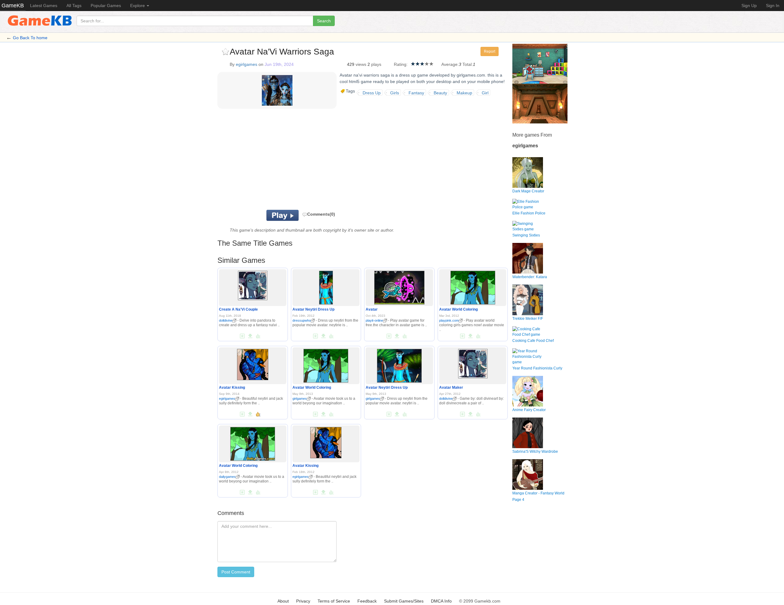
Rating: (401, 64)
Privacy (303, 601)
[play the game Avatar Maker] (473, 362)
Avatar (372, 309)
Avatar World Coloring (458, 309)
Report (489, 51)
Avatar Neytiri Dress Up (313, 309)
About (283, 601)
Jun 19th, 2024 (279, 64)
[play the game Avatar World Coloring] (472, 286)
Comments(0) (321, 214)
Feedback (367, 601)
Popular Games (106, 5)
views (361, 64)
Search (324, 20)
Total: (467, 64)
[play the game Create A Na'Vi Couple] (252, 284)
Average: (450, 64)
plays (376, 64)
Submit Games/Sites (404, 601)
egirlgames (246, 64)
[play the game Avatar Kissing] (252, 363)
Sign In (772, 5)
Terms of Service (334, 601)
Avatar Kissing (232, 387)
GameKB (13, 5)
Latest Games (43, 5)
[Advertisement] (293, 161)
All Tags (73, 5)
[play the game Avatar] (399, 286)
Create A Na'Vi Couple (238, 309)
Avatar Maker (451, 387)
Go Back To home (30, 37)
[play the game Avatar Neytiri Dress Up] (326, 286)
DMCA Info (441, 601)
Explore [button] (138, 5)
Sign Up (749, 5)
